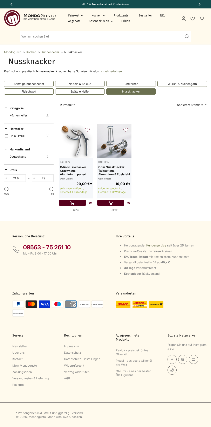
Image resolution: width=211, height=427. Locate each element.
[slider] (6, 189)
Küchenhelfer (50, 52)
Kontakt (17, 359)
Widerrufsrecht (74, 365)
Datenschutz (72, 352)
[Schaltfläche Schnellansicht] (90, 203)
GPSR (76, 210)
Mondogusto (12, 52)
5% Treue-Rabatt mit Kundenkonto (108, 4)
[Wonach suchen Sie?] (187, 36)
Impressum (71, 346)
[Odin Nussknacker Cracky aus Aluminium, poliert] (76, 141)
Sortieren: (190, 105)
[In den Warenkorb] (72, 203)
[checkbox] (28, 115)
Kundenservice (156, 245)
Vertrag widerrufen (76, 372)
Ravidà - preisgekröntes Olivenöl (132, 352)
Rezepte (18, 384)
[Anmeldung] (183, 18)
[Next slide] (200, 4)
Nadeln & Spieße (80, 84)
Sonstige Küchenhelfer (29, 84)
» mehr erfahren (111, 71)
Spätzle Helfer (80, 91)
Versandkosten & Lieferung (30, 378)
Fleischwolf (28, 91)
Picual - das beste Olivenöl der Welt (134, 362)
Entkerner (131, 84)
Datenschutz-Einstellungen (82, 359)
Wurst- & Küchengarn (182, 84)
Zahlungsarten (22, 372)
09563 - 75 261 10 (47, 247)
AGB (67, 378)
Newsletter (19, 346)
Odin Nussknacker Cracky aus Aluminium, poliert (73, 170)
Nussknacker (131, 91)
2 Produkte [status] (67, 105)
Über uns (18, 352)
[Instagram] (182, 359)
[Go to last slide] (11, 4)
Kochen (31, 52)
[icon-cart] (201, 18)
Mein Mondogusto (24, 365)
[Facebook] (172, 359)
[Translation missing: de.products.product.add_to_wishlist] (192, 18)
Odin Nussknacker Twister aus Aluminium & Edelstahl (114, 170)
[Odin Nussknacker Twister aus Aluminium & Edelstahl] (114, 141)
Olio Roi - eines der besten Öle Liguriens (133, 373)
